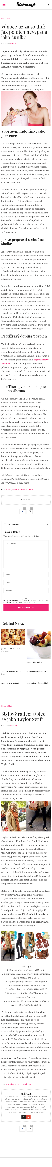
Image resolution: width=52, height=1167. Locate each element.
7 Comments (13, 524)
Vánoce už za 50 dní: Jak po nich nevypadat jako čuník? (25, 31)
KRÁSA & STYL (6, 706)
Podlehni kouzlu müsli (36, 671)
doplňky (10, 1084)
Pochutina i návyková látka (38, 683)
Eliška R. (14, 726)
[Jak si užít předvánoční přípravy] (13, 637)
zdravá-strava (27, 490)
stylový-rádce (26, 1084)
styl (17, 1084)
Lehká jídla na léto (34, 662)
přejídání (16, 490)
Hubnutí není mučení (10, 683)
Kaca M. (13, 43)
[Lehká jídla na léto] (39, 644)
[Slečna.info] (26, 4)
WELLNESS (5, 19)
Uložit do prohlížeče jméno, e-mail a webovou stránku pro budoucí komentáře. (25, 601)
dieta (8, 490)
